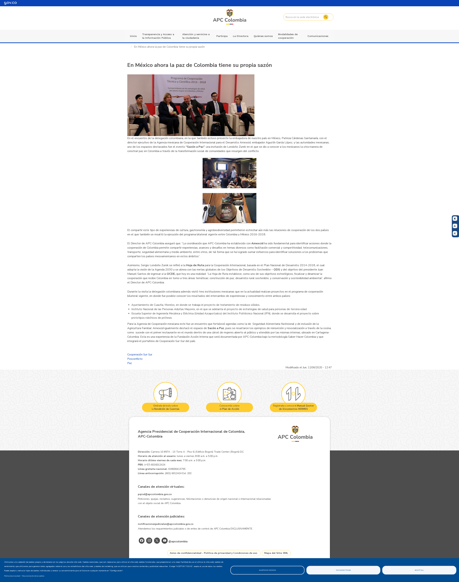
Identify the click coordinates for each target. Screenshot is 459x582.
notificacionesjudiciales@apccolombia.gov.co (165, 524)
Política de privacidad (12, 576)
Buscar (326, 17)
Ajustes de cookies (267, 570)
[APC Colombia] (229, 17)
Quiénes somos (263, 36)
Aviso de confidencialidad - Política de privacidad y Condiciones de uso (213, 553)
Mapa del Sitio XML (276, 553)
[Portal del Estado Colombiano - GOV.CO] (10, 3)
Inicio (133, 36)
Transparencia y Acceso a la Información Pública (158, 36)
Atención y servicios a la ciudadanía (196, 36)
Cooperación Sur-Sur (139, 354)
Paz (129, 363)
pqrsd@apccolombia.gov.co (155, 494)
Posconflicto (135, 359)
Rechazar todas (343, 570)
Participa (222, 36)
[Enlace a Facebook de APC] (142, 541)
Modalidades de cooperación (288, 36)
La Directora (240, 36)
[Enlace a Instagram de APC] (149, 541)
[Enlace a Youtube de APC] (165, 541)
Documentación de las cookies (33, 576)
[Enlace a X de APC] (157, 541)
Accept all (419, 570)
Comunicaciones (317, 36)
